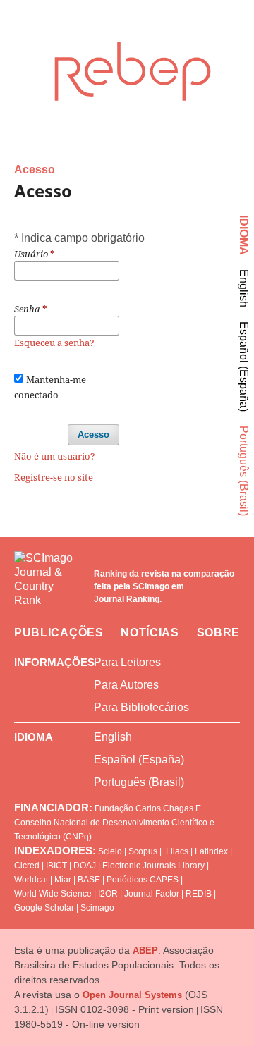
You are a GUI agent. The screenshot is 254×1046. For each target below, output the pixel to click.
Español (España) (244, 366)
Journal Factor (151, 894)
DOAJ (84, 865)
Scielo (110, 851)
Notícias (150, 633)
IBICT (56, 865)
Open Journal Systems (132, 995)
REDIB (199, 894)
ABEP (145, 950)
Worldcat (31, 880)
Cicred (27, 865)
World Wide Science (53, 894)
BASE (89, 880)
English (244, 288)
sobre (219, 633)
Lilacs (177, 851)
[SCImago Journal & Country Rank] (47, 586)
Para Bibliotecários (141, 707)
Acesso (93, 434)
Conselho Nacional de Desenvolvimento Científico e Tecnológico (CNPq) (114, 830)
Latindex (211, 851)
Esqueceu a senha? (54, 342)
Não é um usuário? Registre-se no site (54, 467)
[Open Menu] (14, 38)
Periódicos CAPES (143, 880)
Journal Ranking (126, 599)
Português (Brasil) (244, 471)
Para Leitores (127, 662)
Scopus (142, 851)
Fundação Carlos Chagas (144, 808)
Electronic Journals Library (153, 865)
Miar (62, 880)
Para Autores (126, 685)
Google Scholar (44, 908)
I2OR (108, 894)
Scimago (97, 908)
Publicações (59, 633)
